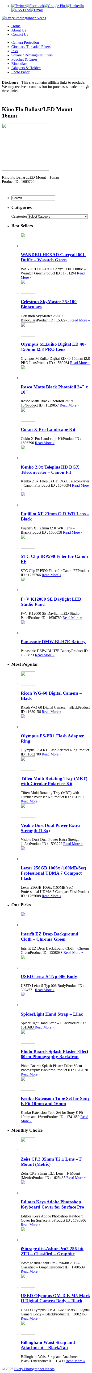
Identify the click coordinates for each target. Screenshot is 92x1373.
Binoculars (19, 64)
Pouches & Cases (24, 59)
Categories (19, 216)
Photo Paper (20, 72)
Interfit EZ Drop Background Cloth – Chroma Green (49, 936)
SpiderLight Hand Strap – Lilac (52, 1014)
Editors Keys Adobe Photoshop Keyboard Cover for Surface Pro (52, 1204)
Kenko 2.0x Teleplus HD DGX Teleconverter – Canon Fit (50, 470)
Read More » (80, 320)
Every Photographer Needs (34, 1369)
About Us (18, 30)
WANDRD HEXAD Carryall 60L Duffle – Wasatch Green (53, 257)
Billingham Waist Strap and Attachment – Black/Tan (48, 1345)
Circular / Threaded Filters (30, 47)
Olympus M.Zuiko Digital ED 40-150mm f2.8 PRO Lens (53, 347)
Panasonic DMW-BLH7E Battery (53, 641)
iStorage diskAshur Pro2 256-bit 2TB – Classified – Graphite (52, 1251)
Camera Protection (25, 42)
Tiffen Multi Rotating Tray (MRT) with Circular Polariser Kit (54, 781)
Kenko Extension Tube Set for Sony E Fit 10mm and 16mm (55, 1101)
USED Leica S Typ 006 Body (49, 976)
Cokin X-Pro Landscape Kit (48, 429)
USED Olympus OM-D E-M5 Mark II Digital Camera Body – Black (55, 1298)
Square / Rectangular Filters (32, 55)
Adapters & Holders (26, 68)
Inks (14, 51)
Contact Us (19, 34)
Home (16, 26)
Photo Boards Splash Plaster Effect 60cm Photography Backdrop (54, 1054)
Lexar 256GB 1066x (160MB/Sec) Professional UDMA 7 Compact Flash (53, 873)
